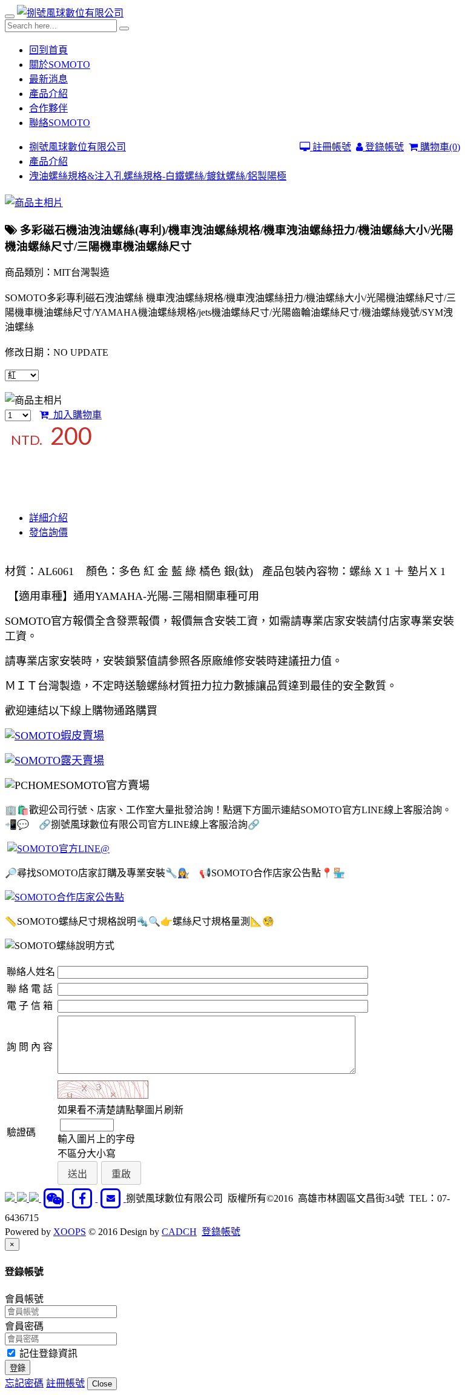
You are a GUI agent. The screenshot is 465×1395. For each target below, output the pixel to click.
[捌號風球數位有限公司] (70, 13)
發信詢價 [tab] (48, 532)
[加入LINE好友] (23, 1198)
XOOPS (69, 1232)
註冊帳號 (330, 147)
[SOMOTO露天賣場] (54, 761)
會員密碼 (24, 1326)
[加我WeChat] (55, 1198)
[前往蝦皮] (11, 1198)
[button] (77, 1173)
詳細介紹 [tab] (48, 518)
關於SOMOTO (59, 64)
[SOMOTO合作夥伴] (64, 897)
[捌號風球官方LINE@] (58, 849)
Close (102, 1383)
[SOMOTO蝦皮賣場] (54, 736)
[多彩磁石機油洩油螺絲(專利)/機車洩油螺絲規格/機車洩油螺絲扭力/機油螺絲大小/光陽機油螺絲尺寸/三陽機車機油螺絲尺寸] (34, 203)
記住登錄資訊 (47, 1353)
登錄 (17, 1368)
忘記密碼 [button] (24, 1383)
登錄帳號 (383, 147)
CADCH (179, 1232)
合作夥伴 (48, 108)
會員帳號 (24, 1299)
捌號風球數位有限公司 (77, 147)
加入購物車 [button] (75, 415)
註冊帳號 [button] (65, 1383)
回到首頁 (48, 50)
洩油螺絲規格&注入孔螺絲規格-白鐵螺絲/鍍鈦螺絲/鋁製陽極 (157, 176)
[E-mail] (111, 1198)
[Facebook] (84, 1198)
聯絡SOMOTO (59, 123)
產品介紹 (48, 93)
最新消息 (48, 79)
